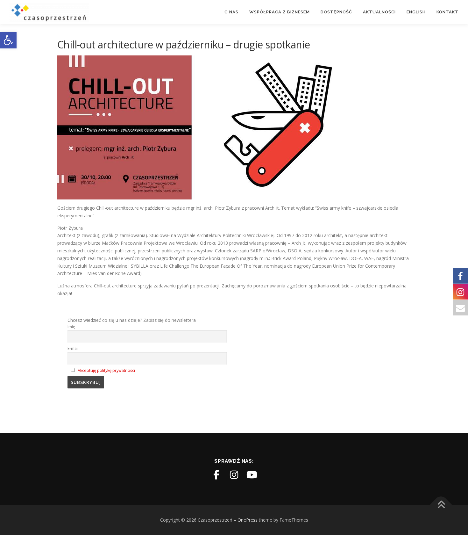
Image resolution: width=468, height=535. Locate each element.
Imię (71, 326)
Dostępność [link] (336, 12)
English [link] (416, 12)
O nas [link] (231, 12)
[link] (8, 40)
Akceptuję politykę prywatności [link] (106, 370)
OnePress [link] (248, 520)
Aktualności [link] (379, 12)
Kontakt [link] (447, 12)
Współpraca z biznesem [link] (279, 12)
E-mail (73, 348)
